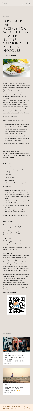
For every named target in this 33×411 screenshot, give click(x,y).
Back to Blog (6, 7)
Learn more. (14, 408)
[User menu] (26, 3)
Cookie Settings (6, 408)
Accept (27, 407)
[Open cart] (22, 3)
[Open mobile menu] (29, 3)
